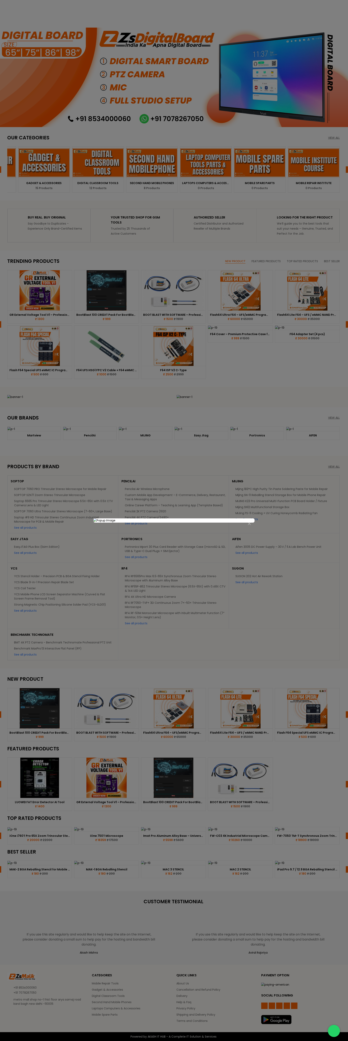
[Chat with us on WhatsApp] (334, 1031)
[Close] (249, 524)
